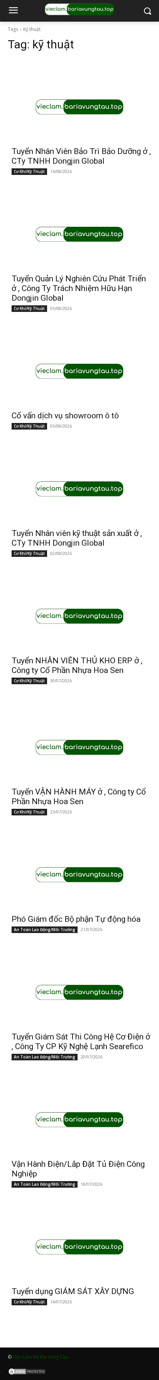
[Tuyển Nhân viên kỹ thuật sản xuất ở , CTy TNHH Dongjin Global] (79, 489)
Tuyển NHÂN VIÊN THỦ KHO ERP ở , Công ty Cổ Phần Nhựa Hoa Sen (77, 665)
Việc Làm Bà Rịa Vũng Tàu (40, 1357)
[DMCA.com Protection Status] (27, 1373)
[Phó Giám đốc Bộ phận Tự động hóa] (79, 875)
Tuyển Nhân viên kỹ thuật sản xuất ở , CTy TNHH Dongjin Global (77, 538)
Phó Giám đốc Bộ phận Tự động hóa (76, 919)
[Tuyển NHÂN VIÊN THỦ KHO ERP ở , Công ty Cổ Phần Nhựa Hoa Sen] (79, 616)
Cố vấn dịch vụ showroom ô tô (65, 415)
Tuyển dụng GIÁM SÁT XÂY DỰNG (73, 1291)
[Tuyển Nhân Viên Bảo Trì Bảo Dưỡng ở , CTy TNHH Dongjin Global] (79, 107)
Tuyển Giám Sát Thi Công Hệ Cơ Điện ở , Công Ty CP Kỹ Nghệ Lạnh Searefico (81, 1041)
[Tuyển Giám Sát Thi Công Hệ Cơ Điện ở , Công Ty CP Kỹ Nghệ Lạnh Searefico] (79, 992)
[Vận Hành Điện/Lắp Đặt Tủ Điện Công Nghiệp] (79, 1120)
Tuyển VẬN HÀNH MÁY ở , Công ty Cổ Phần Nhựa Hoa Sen (79, 796)
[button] (147, 11)
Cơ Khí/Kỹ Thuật (29, 171)
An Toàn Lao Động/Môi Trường (44, 929)
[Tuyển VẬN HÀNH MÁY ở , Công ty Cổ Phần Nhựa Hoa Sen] (79, 747)
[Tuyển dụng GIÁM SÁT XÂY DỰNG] (79, 1247)
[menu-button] (13, 11)
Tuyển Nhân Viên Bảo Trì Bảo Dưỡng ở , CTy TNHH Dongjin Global (81, 156)
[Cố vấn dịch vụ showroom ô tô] (79, 371)
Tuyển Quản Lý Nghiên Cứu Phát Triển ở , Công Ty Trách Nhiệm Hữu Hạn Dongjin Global (79, 288)
